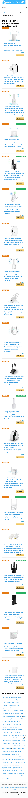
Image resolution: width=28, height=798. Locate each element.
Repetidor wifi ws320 (9, 746)
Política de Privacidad (19, 787)
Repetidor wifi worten (18, 735)
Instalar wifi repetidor (12, 721)
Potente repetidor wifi (16, 713)
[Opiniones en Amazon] (14, 338)
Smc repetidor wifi (18, 749)
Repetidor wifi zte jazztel (17, 762)
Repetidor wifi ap (8, 711)
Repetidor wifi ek (17, 768)
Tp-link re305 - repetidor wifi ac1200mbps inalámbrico (12, 727)
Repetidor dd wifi (8, 773)
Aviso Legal (3, 787)
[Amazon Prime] (22, 53)
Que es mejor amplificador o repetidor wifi (14, 718)
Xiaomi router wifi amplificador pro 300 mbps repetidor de (12, 732)
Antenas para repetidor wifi (11, 740)
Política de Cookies (10, 787)
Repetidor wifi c (16, 754)
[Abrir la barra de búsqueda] (26, 7)
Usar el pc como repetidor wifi (12, 716)
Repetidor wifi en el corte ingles (13, 770)
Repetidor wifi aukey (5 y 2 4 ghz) (13, 738)
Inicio (3, 13)
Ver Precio (20, 55)
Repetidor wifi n (7, 724)
